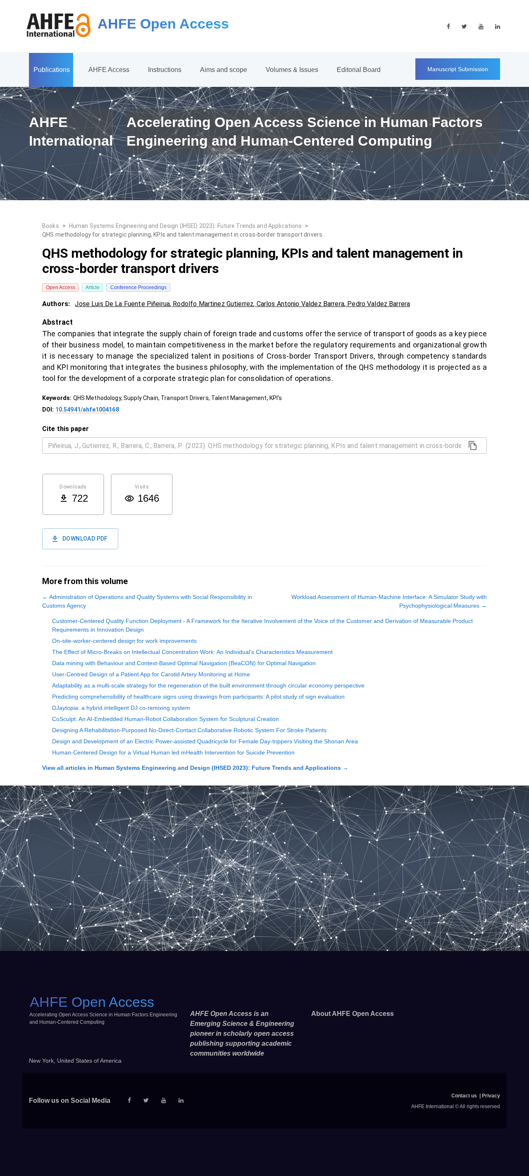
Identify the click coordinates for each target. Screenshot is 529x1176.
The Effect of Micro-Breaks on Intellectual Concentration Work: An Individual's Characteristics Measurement (192, 652)
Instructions (164, 69)
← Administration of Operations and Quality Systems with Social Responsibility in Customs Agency (147, 601)
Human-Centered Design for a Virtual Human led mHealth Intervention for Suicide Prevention (173, 752)
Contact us (464, 1096)
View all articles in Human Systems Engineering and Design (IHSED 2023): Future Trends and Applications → (195, 767)
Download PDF (85, 538)
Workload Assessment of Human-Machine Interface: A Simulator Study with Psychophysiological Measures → (389, 601)
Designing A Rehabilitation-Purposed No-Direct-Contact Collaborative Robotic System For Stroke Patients (189, 730)
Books (50, 226)
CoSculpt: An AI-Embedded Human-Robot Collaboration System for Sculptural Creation (165, 719)
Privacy (491, 1096)
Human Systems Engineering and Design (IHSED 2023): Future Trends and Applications (185, 226)
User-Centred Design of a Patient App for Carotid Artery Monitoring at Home (151, 674)
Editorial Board (359, 69)
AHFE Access (108, 69)
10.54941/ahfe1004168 (87, 409)
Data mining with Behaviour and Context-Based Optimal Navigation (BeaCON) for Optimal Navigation (184, 663)
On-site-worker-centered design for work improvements (124, 640)
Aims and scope (223, 69)
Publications (51, 69)
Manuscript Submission (457, 69)
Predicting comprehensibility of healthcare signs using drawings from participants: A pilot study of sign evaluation (198, 696)
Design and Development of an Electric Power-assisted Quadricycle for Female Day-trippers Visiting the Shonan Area (205, 741)
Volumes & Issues (292, 69)
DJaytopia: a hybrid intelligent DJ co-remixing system (121, 707)
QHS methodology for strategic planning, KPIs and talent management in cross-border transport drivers (182, 234)
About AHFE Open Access (352, 1013)
